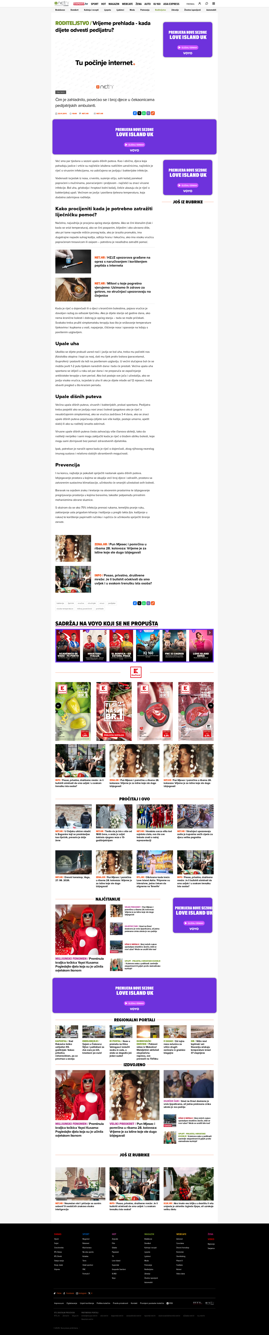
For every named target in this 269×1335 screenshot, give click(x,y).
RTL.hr (57, 1315)
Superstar (115, 1265)
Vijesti (56, 1239)
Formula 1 (86, 1273)
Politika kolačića (103, 1303)
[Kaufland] (134, 672)
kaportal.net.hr (117, 1315)
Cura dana (180, 1243)
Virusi (102, 603)
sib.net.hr (104, 1315)
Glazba (114, 1247)
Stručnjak (92, 603)
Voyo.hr (75, 1315)
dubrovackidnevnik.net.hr (169, 1315)
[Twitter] (139, 113)
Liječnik (71, 603)
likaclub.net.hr (87, 1319)
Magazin (114, 4)
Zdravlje (175, 9)
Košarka (85, 1256)
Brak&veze (60, 9)
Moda (132, 9)
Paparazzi (115, 1252)
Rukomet (86, 1243)
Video (211, 1239)
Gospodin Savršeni (119, 1269)
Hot (103, 4)
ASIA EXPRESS (171, 4)
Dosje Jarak (58, 1265)
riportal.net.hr (150, 1315)
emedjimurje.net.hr (89, 1315)
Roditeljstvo (160, 9)
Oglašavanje (72, 1303)
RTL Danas (58, 1252)
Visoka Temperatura (65, 608)
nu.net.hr (201, 1315)
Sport (94, 4)
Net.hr (85, 113)
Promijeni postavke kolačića (152, 1303)
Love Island (116, 1260)
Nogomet (86, 1239)
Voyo (114, 1278)
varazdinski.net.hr (133, 1315)
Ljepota (107, 9)
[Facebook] (135, 113)
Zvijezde (115, 1239)
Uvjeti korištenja (87, 1303)
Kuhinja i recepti (91, 9)
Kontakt (134, 1303)
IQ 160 (157, 4)
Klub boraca (87, 1247)
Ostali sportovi (88, 1265)
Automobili (211, 9)
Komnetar (180, 1252)
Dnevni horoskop (182, 1247)
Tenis (84, 1260)
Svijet (56, 1243)
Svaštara (179, 1265)
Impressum (59, 1303)
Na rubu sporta (88, 1252)
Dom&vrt (74, 9)
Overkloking (180, 1256)
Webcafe (127, 4)
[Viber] (148, 113)
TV (113, 1256)
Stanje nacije (59, 1260)
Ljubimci (120, 9)
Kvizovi (178, 1269)
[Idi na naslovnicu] (63, 6)
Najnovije (211, 1244)
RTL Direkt (58, 1256)
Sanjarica (211, 1248)
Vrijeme (57, 1269)
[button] (59, 632)
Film (113, 1243)
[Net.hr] (209, 1303)
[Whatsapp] (144, 113)
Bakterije (60, 603)
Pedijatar (112, 603)
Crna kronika (58, 1247)
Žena (139, 4)
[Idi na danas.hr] (81, 3)
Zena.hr (66, 1315)
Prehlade (100, 608)
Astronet (179, 1239)
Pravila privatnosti (120, 1303)
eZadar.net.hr (188, 1315)
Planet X (179, 1260)
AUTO (147, 4)
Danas (57, 1234)
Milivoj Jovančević (84, 608)
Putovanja (144, 9)
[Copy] (153, 113)
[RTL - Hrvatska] (198, 1303)
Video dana (180, 1273)
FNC (84, 1269)
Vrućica (81, 603)
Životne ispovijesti (192, 9)
